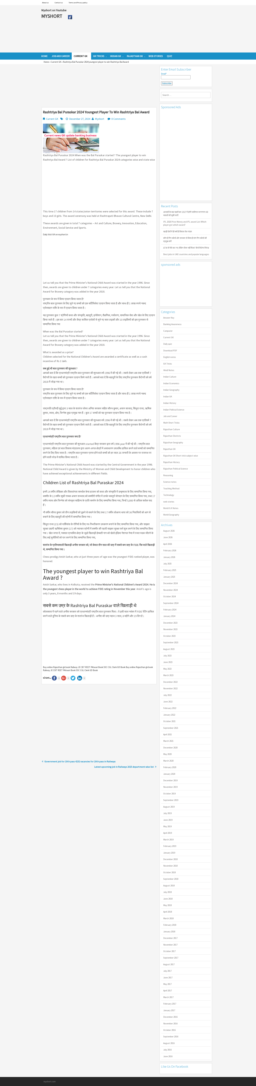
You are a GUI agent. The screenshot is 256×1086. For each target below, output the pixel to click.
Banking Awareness (172, 324)
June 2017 (167, 977)
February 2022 (169, 708)
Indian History (169, 403)
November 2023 (170, 629)
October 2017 (169, 951)
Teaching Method (171, 488)
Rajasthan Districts (172, 435)
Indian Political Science (173, 409)
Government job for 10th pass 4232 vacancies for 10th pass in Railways (80, 761)
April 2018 (167, 911)
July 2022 (167, 695)
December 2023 (170, 622)
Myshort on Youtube (53, 10)
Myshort (99, 119)
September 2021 (170, 728)
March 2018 (168, 918)
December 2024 (170, 583)
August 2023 (169, 649)
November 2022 (170, 688)
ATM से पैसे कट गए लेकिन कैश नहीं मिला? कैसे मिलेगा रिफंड (186, 247)
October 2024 (169, 596)
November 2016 (170, 1023)
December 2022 (170, 682)
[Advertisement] (144, 29)
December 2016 (170, 1016)
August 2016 (169, 1043)
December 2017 (170, 938)
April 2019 (167, 833)
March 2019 (168, 839)
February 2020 (169, 767)
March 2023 (168, 675)
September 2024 (170, 603)
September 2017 (170, 957)
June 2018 (167, 898)
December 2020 (170, 747)
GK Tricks (167, 363)
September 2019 (170, 800)
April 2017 (167, 990)
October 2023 (169, 636)
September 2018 (170, 878)
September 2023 (170, 642)
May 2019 (167, 826)
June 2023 (167, 662)
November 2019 (170, 787)
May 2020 (167, 754)
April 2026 (167, 544)
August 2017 (169, 964)
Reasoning (168, 475)
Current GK (56, 61)
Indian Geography (171, 389)
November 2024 (170, 590)
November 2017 (170, 944)
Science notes (169, 481)
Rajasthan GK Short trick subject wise (180, 455)
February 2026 (169, 550)
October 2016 (169, 1030)
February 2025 (169, 570)
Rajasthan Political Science (175, 468)
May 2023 (167, 668)
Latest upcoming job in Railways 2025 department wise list (124, 766)
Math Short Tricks (171, 422)
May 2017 (167, 984)
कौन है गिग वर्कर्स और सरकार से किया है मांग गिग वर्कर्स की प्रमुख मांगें (185, 240)
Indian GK (167, 396)
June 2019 (167, 819)
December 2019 (170, 780)
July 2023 (167, 655)
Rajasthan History (171, 462)
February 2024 (169, 609)
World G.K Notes (170, 508)
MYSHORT (52, 16)
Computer (168, 330)
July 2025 (167, 563)
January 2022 (169, 714)
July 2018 (167, 892)
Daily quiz (167, 343)
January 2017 (169, 1010)
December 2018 (170, 859)
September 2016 (170, 1036)
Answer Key (168, 317)
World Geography (171, 514)
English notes (169, 357)
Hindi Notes (168, 370)
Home (46, 61)
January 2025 (169, 576)
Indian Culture (169, 376)
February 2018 (169, 924)
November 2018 (170, 865)
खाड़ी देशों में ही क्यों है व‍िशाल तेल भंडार (177, 231)
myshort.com (50, 1081)
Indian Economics (171, 383)
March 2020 (168, 760)
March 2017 (168, 997)
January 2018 (169, 931)
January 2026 (169, 557)
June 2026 (167, 537)
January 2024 (169, 616)
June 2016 (167, 1056)
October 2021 (169, 721)
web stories (168, 501)
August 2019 (169, 806)
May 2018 (167, 905)
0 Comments (118, 119)
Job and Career (170, 416)
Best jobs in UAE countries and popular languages (186, 254)
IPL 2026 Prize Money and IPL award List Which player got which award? (184, 223)
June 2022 (167, 701)
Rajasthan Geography (173, 442)
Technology (168, 495)
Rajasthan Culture (171, 429)
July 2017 (167, 970)
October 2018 (169, 872)
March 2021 (168, 741)
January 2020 (169, 774)
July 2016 (167, 1049)
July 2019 (167, 813)
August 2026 (169, 530)
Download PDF (170, 350)
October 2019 (169, 793)
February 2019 (169, 846)
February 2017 (169, 1003)
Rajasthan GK (169, 449)
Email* (164, 73)
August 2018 (169, 885)
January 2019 (169, 852)
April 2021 (167, 734)
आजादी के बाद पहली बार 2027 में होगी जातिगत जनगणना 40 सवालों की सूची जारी (185, 213)
